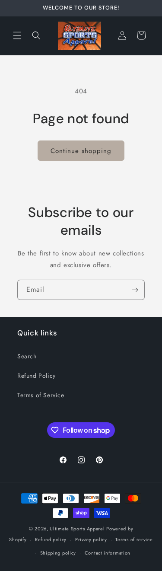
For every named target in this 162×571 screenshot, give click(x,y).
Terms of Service (40, 395)
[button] (17, 35)
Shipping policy (58, 552)
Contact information (107, 552)
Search (27, 356)
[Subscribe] (134, 290)
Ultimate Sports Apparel (77, 528)
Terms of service (133, 539)
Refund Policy (36, 375)
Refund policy (51, 539)
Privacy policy (91, 539)
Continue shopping (81, 151)
